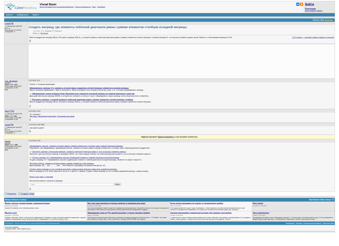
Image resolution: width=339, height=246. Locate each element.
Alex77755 (9, 111)
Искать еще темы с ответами (41, 177)
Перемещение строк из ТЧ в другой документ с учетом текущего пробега (119, 213)
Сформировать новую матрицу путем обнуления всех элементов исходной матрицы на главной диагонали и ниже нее (83, 94)
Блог (6, 89)
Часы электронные (261, 213)
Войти (309, 4)
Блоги (8, 15)
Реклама (299, 223)
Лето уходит (258, 203)
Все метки (44, 33)
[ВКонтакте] (297, 4)
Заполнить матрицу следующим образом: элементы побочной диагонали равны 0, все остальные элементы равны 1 (79, 152)
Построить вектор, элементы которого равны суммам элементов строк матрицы (62, 163)
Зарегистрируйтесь (166, 137)
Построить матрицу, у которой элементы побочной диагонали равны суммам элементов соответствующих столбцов (82, 100)
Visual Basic (101, 7)
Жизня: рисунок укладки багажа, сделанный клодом (27, 203)
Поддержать (290, 223)
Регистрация (310, 9)
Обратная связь (328, 223)
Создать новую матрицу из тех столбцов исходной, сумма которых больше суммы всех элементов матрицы (73, 169)
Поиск (34, 15)
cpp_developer (11, 81)
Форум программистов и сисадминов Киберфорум (57, 7)
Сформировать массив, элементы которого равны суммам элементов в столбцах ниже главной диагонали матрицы (76, 146)
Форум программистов (83, 7)
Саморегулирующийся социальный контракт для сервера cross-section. (201, 213)
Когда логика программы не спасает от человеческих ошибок (196, 203)
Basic (94, 7)
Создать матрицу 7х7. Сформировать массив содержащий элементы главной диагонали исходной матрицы (75, 158)
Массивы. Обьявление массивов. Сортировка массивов (52, 116)
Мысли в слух (11, 213)
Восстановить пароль (313, 11)
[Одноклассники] (301, 4)
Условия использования (312, 223)
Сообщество (22, 15)
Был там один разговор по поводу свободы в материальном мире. (117, 203)
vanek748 (9, 24)
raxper (7, 141)
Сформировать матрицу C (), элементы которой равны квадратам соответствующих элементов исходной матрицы (79, 88)
